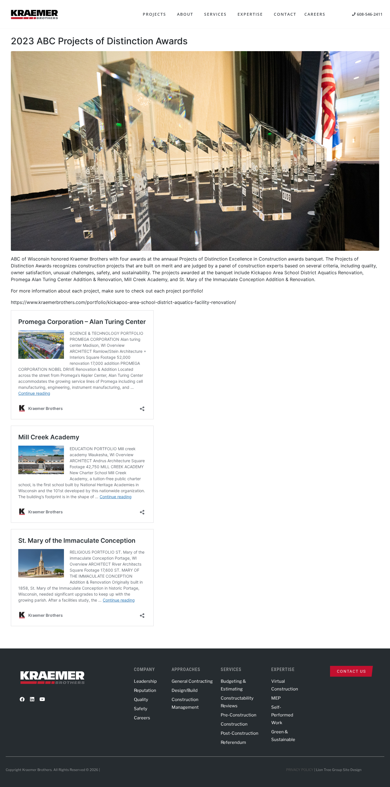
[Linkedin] (32, 699)
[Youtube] (42, 699)
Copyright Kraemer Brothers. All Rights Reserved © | (53, 770)
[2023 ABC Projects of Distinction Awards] (195, 150)
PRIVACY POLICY (299, 770)
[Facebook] (22, 699)
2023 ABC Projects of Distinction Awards (99, 41)
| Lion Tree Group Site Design (337, 770)
